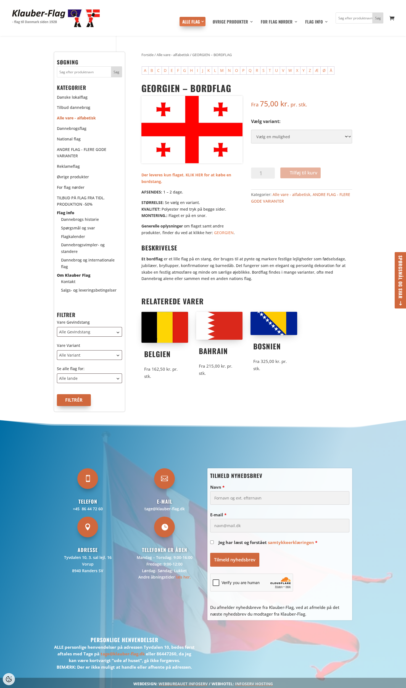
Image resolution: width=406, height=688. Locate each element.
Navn (217, 487)
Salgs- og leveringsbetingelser (89, 290)
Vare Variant (68, 345)
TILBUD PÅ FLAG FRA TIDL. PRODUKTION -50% (81, 201)
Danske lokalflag (72, 97)
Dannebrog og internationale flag (88, 263)
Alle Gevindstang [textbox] (74, 331)
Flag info (314, 22)
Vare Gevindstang (73, 322)
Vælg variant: (266, 121)
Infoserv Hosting (254, 683)
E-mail (218, 514)
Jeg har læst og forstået (267, 542)
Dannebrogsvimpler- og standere (83, 248)
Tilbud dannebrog (73, 107)
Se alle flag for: (71, 368)
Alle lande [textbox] (68, 378)
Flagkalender (73, 236)
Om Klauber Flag (73, 275)
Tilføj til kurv (303, 172)
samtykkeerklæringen (291, 542)
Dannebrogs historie (80, 219)
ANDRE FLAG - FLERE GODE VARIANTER (81, 153)
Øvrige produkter (230, 22)
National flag (69, 139)
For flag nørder (276, 22)
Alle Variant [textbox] (69, 355)
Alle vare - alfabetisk (173, 54)
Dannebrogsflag (71, 128)
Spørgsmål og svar (400, 277)
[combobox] (89, 332)
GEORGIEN (224, 232)
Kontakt (68, 281)
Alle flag (191, 22)
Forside (147, 54)
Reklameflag (68, 166)
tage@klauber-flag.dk (164, 508)
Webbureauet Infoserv (183, 683)
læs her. (183, 577)
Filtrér (74, 400)
